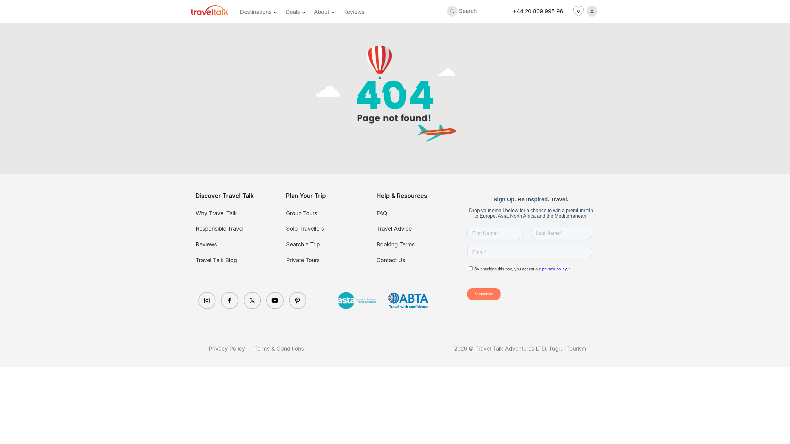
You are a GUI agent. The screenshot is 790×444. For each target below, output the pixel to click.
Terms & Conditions (279, 348)
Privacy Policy (227, 348)
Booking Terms (395, 244)
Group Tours (301, 213)
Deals (292, 12)
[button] (462, 11)
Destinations (256, 12)
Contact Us (390, 260)
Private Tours (303, 260)
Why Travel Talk (216, 213)
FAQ (381, 213)
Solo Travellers (305, 228)
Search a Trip (303, 244)
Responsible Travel (219, 228)
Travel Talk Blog (216, 260)
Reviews (353, 12)
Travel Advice (394, 228)
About (321, 12)
